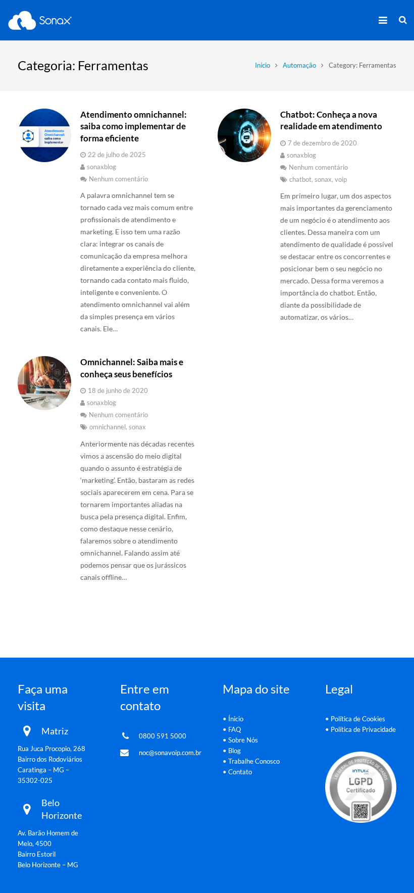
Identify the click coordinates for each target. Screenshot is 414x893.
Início (262, 65)
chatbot (300, 179)
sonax (323, 179)
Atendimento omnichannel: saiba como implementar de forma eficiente (133, 126)
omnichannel (107, 427)
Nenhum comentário (118, 179)
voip (341, 179)
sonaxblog (101, 167)
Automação (299, 65)
